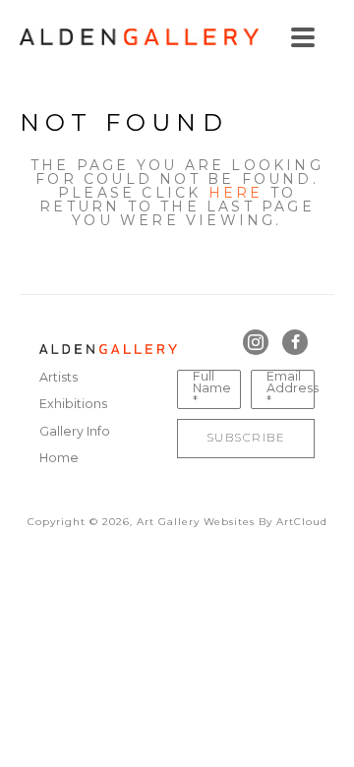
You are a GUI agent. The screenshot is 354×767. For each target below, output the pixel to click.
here (236, 193)
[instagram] (255, 342)
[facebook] (295, 342)
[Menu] (303, 37)
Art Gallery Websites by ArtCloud (232, 521)
